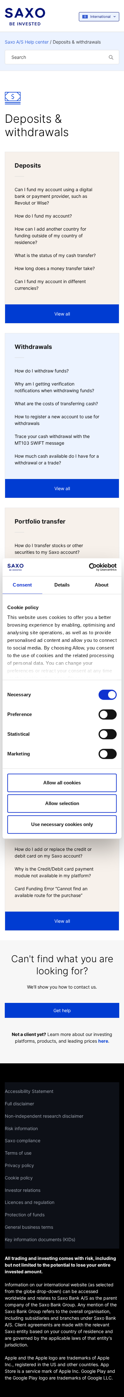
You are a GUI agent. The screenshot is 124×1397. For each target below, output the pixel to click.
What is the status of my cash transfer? (55, 255)
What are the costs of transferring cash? (56, 403)
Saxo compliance (22, 1140)
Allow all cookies (62, 782)
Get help (62, 1010)
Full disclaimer (19, 1103)
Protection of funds (25, 1214)
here (103, 1041)
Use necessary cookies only (62, 824)
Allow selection (62, 803)
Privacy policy (19, 1165)
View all (62, 313)
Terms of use (18, 1153)
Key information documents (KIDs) (40, 1239)
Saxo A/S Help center (27, 42)
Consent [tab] (22, 584)
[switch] (108, 714)
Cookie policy (19, 1177)
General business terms (29, 1227)
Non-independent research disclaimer (44, 1116)
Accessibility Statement (29, 1091)
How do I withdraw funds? (42, 370)
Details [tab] (62, 584)
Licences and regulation (29, 1202)
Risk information (21, 1128)
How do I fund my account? (43, 216)
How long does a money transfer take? (55, 268)
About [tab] (102, 584)
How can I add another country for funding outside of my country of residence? (50, 235)
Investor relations (22, 1190)
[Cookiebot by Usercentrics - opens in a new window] (89, 567)
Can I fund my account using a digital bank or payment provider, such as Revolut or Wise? (53, 196)
